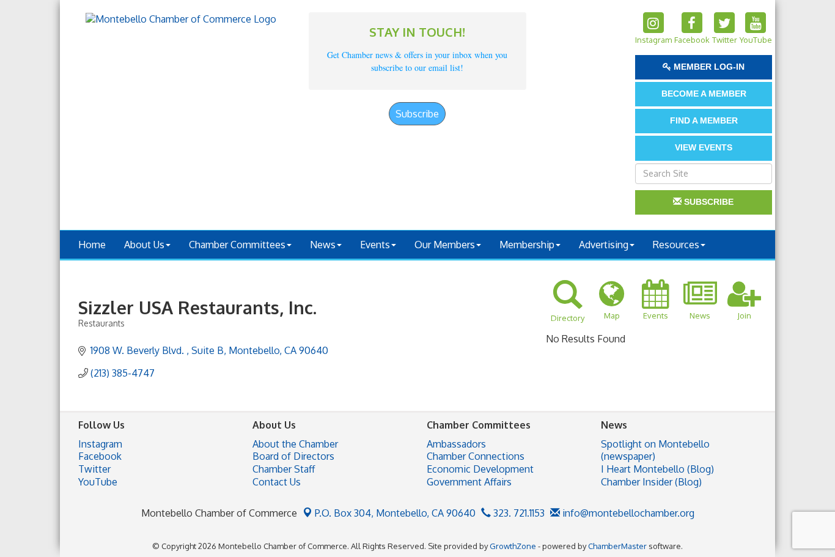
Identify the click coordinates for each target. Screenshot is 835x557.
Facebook (100, 456)
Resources (676, 244)
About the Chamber (295, 444)
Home (92, 244)
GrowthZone (513, 546)
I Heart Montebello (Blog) (657, 469)
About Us (144, 244)
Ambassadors (456, 444)
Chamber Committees (237, 244)
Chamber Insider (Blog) (651, 482)
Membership (526, 244)
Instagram (100, 444)
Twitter (94, 469)
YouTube (97, 482)
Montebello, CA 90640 (395, 513)
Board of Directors (293, 456)
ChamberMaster (617, 546)
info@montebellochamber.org (627, 513)
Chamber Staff (283, 469)
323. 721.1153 (518, 513)
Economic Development (480, 469)
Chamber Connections (475, 456)
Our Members (444, 244)
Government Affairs (469, 482)
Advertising (603, 244)
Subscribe (417, 114)
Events (375, 244)
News (323, 244)
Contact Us (276, 482)
